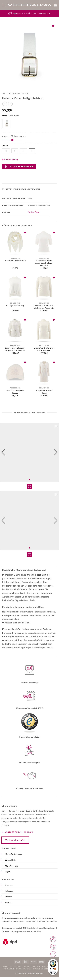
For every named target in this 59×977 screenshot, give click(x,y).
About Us (7, 967)
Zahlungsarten (23, 969)
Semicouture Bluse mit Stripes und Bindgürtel (15, 349)
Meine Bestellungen (13, 854)
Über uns (9, 885)
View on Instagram (29, 486)
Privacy (8, 896)
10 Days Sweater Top (15, 305)
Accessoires (14, 93)
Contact (18, 967)
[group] (29, 452)
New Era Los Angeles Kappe (15, 391)
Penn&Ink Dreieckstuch (15, 260)
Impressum (29, 967)
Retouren (9, 891)
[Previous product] (10, 104)
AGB (39, 967)
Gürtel (25, 93)
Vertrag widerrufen (15, 840)
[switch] (53, 972)
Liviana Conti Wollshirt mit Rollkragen (44, 349)
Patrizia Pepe (33, 212)
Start (4, 93)
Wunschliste (10, 860)
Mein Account (11, 866)
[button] (4, 4)
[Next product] (4, 104)
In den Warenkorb (21, 166)
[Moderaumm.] (30, 5)
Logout (8, 871)
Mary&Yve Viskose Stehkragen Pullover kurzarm (44, 263)
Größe (5, 145)
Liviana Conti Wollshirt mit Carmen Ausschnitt (44, 306)
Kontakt (8, 902)
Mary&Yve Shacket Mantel (44, 391)
